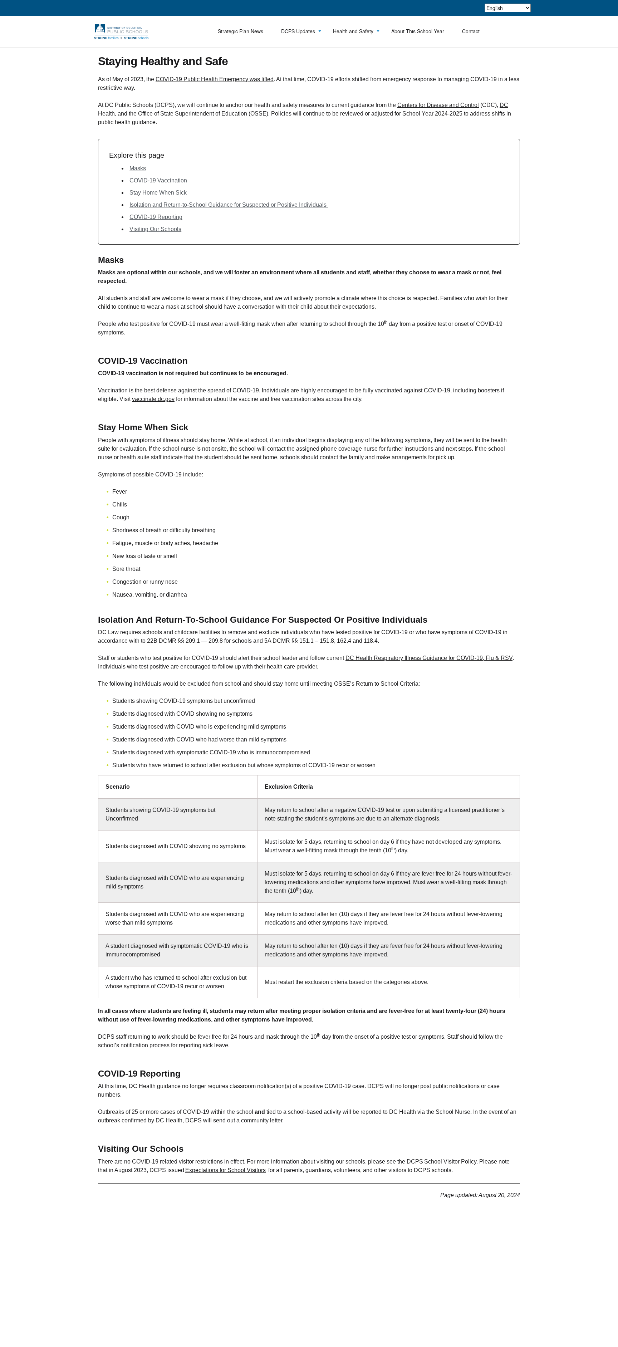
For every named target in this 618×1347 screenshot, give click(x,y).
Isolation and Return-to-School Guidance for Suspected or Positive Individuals (228, 205)
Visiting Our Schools (155, 229)
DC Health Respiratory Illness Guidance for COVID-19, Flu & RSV (428, 658)
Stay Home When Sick (158, 193)
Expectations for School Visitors (225, 1170)
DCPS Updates (298, 31)
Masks (137, 168)
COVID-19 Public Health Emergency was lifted (215, 79)
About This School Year (417, 31)
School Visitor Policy (450, 1162)
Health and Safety (353, 31)
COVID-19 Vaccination (158, 180)
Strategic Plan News (240, 31)
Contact (471, 31)
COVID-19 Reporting (155, 217)
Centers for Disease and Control (438, 105)
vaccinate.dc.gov (153, 399)
